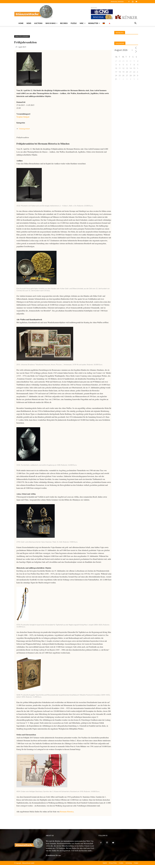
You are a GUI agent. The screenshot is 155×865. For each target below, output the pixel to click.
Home (20, 23)
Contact (136, 863)
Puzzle (74, 23)
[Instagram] (132, 1)
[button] (135, 23)
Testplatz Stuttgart (22, 117)
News (29, 23)
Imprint (105, 863)
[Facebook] (129, 1)
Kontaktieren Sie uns (53, 855)
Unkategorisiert (22, 36)
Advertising (128, 863)
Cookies (121, 863)
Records (64, 23)
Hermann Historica (67, 811)
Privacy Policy (113, 863)
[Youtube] (136, 1)
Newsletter (93, 23)
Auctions (38, 23)
